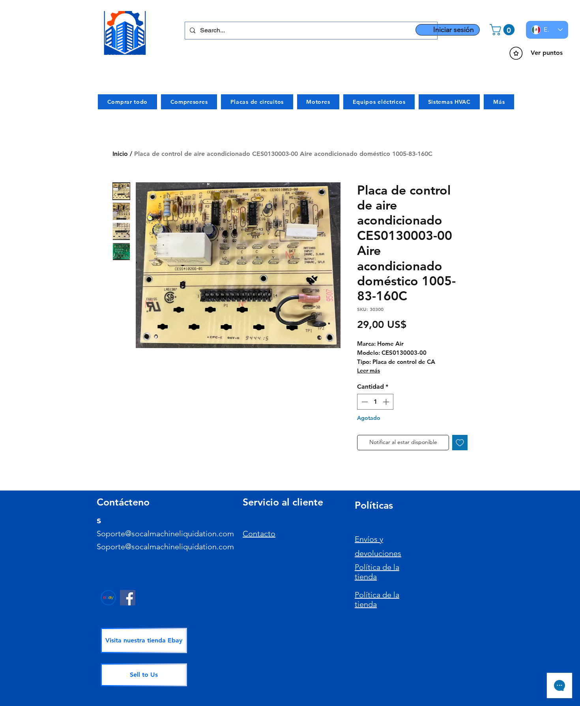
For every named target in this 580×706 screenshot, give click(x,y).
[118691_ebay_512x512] (108, 597)
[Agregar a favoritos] (460, 442)
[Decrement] (363, 401)
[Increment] (386, 401)
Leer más (368, 370)
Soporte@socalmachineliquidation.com (165, 533)
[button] (503, 30)
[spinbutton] (375, 401)
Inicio (120, 153)
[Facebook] (127, 597)
